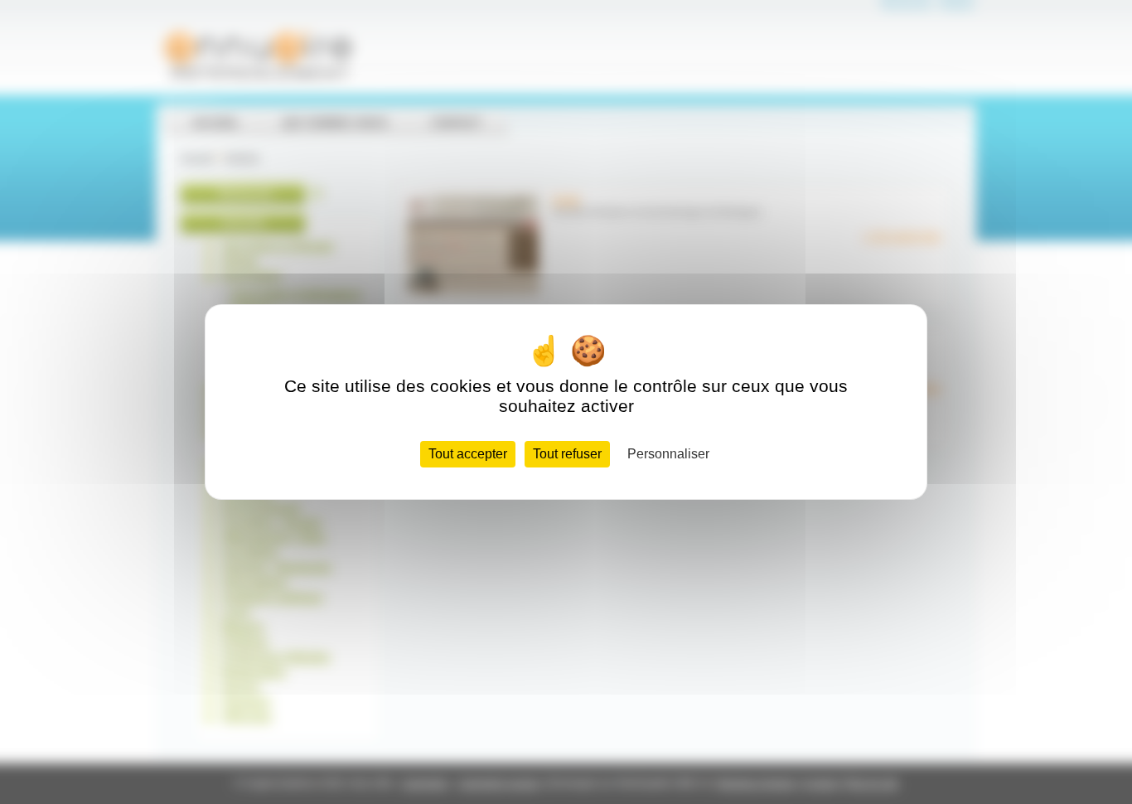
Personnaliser (668, 454)
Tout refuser (567, 454)
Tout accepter (467, 454)
